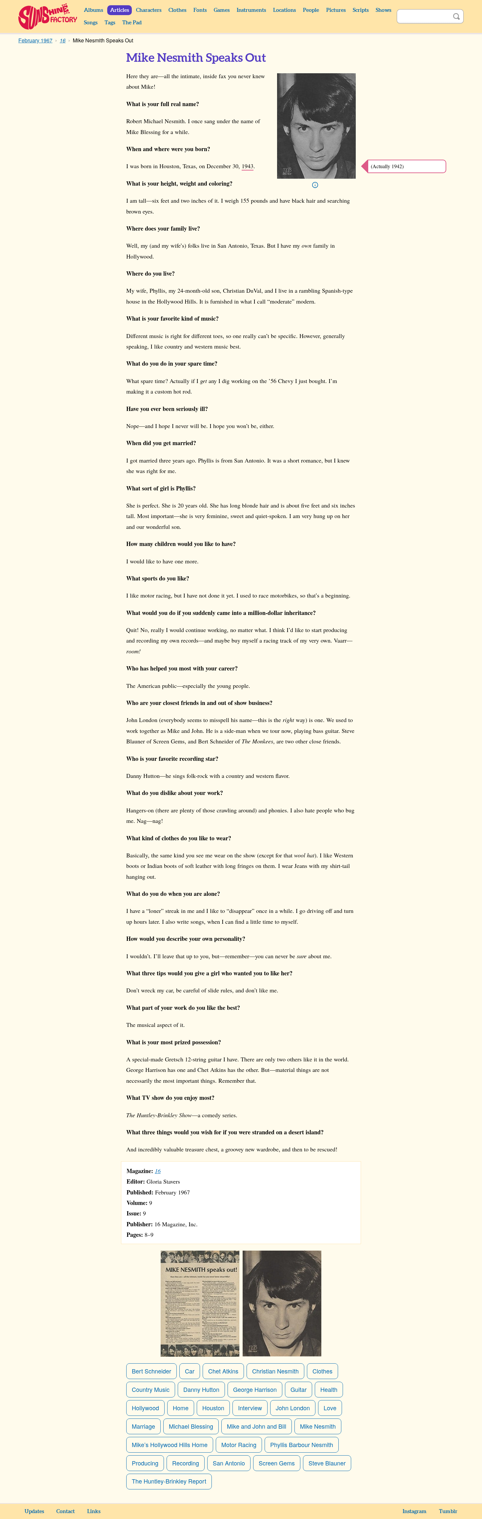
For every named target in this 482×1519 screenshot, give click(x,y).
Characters (148, 10)
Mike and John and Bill (256, 1426)
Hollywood (145, 1407)
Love (330, 1407)
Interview (250, 1407)
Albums (93, 10)
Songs (90, 22)
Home (181, 1407)
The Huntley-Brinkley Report (169, 1481)
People (311, 10)
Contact (65, 1511)
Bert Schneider (151, 1371)
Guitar (299, 1389)
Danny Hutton (201, 1389)
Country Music (151, 1389)
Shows (383, 10)
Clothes (177, 10)
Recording (185, 1463)
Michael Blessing (191, 1426)
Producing (145, 1463)
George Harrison (255, 1389)
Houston (213, 1407)
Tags (110, 22)
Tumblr (448, 1511)
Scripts (361, 10)
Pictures (336, 10)
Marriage (143, 1426)
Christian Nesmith (275, 1371)
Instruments (251, 10)
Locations (284, 10)
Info (315, 185)
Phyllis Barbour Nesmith (301, 1444)
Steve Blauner (327, 1463)
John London (293, 1407)
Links (93, 1511)
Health (328, 1389)
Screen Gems (277, 1463)
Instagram (415, 1511)
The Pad (132, 22)
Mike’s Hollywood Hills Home (170, 1444)
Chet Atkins (223, 1371)
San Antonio (229, 1463)
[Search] (456, 16)
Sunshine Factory (48, 16)
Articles (119, 10)
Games (222, 10)
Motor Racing (238, 1444)
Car (189, 1371)
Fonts (200, 10)
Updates (34, 1511)
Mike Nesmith (318, 1426)
